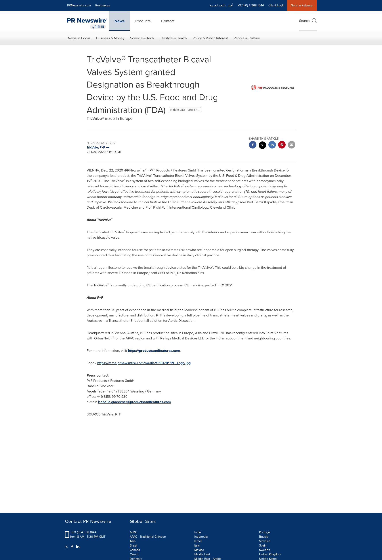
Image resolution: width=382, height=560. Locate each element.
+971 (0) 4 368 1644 (83, 532)
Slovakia (264, 541)
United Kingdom (270, 554)
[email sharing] (291, 145)
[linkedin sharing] (272, 145)
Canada (135, 550)
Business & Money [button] (110, 38)
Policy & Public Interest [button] (210, 38)
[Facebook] (72, 547)
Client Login (276, 5)
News (120, 21)
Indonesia (201, 536)
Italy (197, 545)
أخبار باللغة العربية (221, 5)
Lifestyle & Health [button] (173, 38)
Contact (167, 21)
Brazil (133, 545)
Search (304, 20)
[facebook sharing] (252, 145)
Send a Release (302, 5)
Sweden (264, 550)
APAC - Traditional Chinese (148, 536)
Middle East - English (184, 109)
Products (143, 21)
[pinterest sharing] (282, 145)
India (197, 532)
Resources (102, 5)
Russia (263, 536)
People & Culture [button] (247, 38)
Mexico (199, 550)
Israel (198, 541)
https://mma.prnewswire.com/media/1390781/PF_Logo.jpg (144, 363)
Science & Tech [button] (142, 38)
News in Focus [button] (79, 38)
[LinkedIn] (78, 547)
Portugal (264, 532)
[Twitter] (67, 547)
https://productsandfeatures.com (154, 350)
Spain (263, 545)
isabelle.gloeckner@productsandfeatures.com (134, 401)
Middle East (202, 554)
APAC (133, 532)
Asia (133, 541)
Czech (134, 554)
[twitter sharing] (262, 145)
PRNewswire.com (79, 5)
